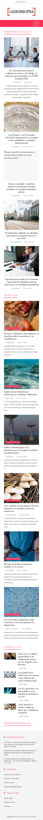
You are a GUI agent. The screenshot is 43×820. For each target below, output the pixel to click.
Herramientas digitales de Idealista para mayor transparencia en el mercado (21, 236)
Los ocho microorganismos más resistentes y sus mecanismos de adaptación (19, 622)
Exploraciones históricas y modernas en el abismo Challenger (20, 393)
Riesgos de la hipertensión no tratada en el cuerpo (18, 565)
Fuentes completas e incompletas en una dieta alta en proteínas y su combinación (21, 336)
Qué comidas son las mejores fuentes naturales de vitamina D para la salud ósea (21, 509)
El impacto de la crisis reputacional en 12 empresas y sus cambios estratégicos (19, 760)
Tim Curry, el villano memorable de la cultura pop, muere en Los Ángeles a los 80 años (27, 659)
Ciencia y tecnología (13, 328)
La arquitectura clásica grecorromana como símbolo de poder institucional (28, 676)
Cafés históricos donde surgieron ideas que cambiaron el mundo (28, 708)
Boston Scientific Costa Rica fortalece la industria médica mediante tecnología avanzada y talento (21, 188)
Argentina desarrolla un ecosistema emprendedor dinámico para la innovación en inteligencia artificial (21, 282)
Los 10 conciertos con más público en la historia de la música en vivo (28, 692)
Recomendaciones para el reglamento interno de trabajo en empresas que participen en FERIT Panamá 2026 (21, 74)
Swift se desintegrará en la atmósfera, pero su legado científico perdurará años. (21, 450)
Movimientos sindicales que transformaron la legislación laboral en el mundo (20, 752)
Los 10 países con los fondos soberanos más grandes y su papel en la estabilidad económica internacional (21, 139)
